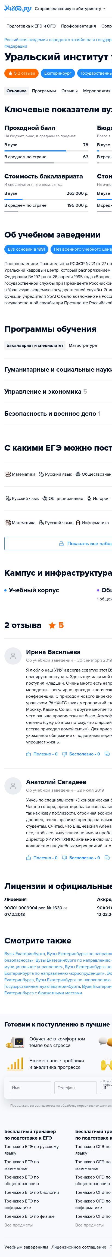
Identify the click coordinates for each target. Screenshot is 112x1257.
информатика (95, 523)
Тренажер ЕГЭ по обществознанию (21, 1180)
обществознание (66, 498)
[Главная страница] (18, 8)
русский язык (58, 474)
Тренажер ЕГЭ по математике (21, 1165)
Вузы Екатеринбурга (24, 954)
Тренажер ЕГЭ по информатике (21, 1204)
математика (23, 474)
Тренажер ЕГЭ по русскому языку (31, 1150)
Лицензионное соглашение (78, 1247)
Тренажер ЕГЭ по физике (29, 1216)
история (101, 498)
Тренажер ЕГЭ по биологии (31, 1192)
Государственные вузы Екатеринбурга (42, 986)
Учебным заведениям (26, 1247)
